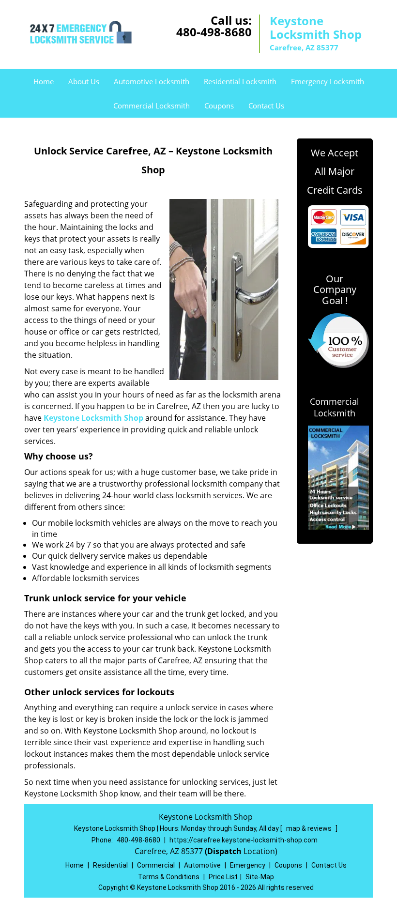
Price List (223, 877)
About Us (83, 81)
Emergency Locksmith (327, 81)
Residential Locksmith (240, 81)
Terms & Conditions (168, 877)
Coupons (219, 105)
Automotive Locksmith (151, 81)
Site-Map (259, 877)
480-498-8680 (214, 32)
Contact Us (266, 105)
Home (43, 81)
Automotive (202, 865)
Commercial (156, 865)
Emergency (247, 865)
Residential (110, 865)
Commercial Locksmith (151, 105)
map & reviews (309, 828)
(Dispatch (224, 851)
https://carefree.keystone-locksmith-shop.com (243, 840)
